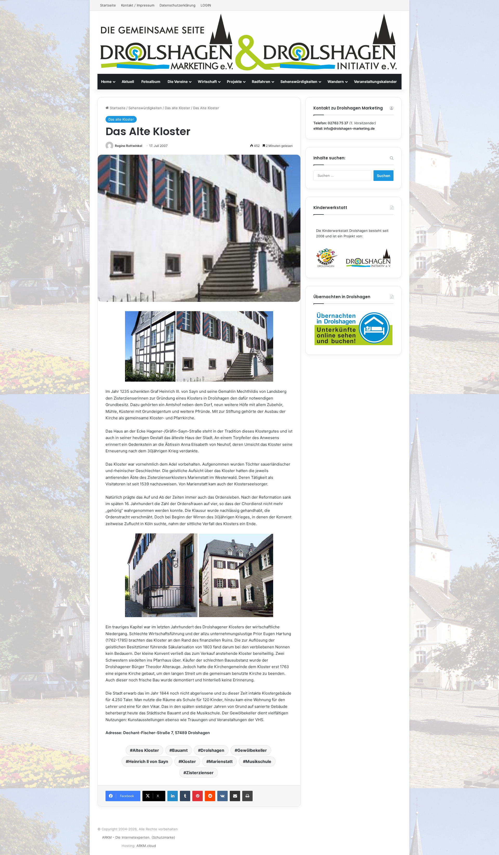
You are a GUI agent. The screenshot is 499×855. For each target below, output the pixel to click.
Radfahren (261, 81)
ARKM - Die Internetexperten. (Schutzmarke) (138, 837)
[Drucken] (247, 796)
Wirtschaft (207, 81)
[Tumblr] (185, 796)
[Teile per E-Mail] (235, 796)
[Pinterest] (197, 796)
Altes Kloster (146, 750)
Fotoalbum (150, 81)
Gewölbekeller (252, 750)
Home (106, 81)
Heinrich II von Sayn (148, 761)
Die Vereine (178, 81)
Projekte (234, 81)
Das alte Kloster (177, 108)
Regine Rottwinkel (128, 146)
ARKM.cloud (146, 846)
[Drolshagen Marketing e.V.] (249, 42)
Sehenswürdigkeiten (298, 81)
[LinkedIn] (172, 796)
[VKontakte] (222, 796)
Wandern (335, 81)
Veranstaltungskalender (375, 81)
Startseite (108, 5)
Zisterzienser (200, 772)
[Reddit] (210, 796)
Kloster (188, 761)
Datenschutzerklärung (177, 5)
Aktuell (128, 81)
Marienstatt (221, 761)
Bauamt (180, 750)
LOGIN (206, 5)
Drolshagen (212, 750)
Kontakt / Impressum (137, 5)
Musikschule (258, 761)
